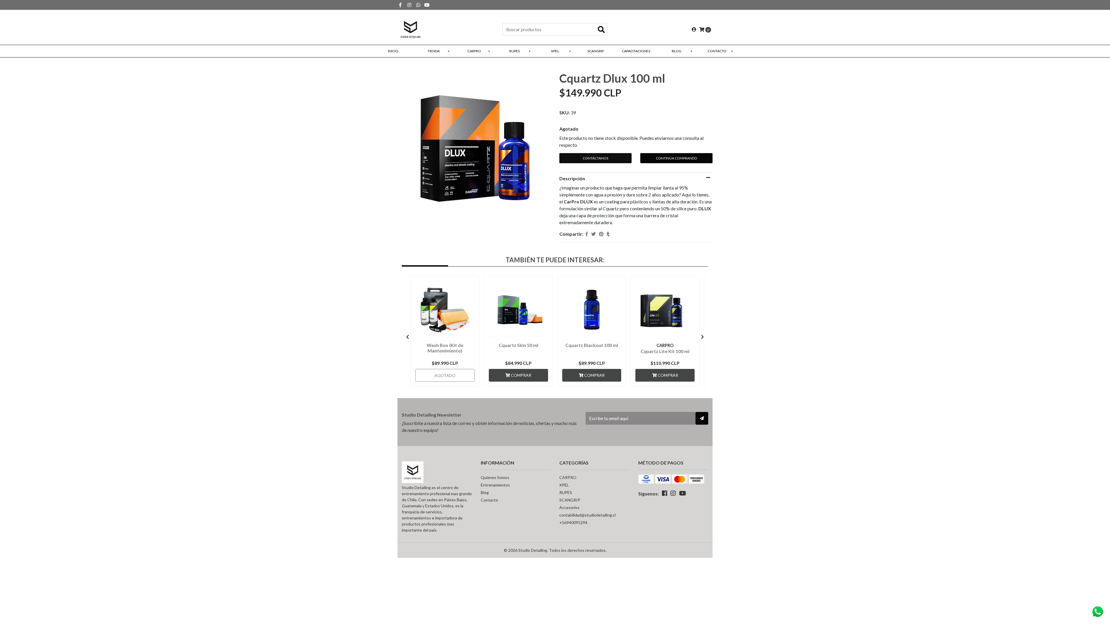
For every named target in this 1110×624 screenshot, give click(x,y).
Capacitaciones (636, 51)
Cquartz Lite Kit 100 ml (665, 351)
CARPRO (474, 51)
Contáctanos (595, 158)
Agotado (568, 128)
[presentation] (407, 337)
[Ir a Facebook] (400, 5)
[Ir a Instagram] (409, 5)
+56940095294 (573, 522)
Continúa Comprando (676, 158)
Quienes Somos (495, 477)
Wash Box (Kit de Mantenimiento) (445, 347)
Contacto (717, 51)
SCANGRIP (595, 51)
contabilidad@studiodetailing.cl (587, 514)
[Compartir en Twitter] (593, 234)
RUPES (514, 51)
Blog (676, 51)
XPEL (555, 51)
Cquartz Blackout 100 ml (591, 345)
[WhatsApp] (418, 5)
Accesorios (569, 507)
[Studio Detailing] (410, 28)
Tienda (434, 51)
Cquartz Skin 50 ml (518, 345)
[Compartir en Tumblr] (608, 234)
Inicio (393, 51)
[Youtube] (427, 5)
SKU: (564, 112)
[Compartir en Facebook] (587, 234)
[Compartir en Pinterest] (601, 234)
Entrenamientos (495, 484)
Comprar (520, 375)
